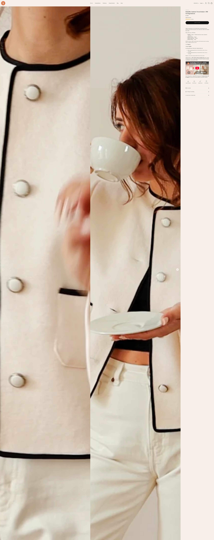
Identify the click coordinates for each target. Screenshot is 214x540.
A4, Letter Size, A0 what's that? (190, 95)
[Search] (208, 3)
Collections (105, 3)
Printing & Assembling (190, 91)
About (122, 3)
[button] (3, 269)
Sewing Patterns (97, 3)
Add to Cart (197, 22)
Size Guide (189, 88)
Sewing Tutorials (112, 3)
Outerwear (187, 10)
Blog (117, 3)
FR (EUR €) (196, 3)
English (201, 3)
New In (91, 3)
